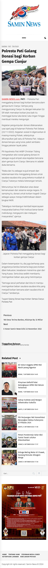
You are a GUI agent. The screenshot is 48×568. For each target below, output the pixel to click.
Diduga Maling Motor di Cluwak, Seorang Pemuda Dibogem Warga (31, 455)
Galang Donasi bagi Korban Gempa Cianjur (26, 299)
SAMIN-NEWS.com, (11, 99)
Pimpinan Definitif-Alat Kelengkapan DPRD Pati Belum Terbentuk (31, 385)
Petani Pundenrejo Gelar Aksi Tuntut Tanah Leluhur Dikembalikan (30, 437)
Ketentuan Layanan (10, 557)
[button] (45, 38)
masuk (12, 345)
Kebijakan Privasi (28, 557)
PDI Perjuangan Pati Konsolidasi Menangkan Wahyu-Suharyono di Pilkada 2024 (31, 420)
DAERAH (4, 46)
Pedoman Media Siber (31, 554)
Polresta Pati (7, 302)
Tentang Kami (14, 554)
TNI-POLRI (15, 46)
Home (4, 554)
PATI (9, 46)
